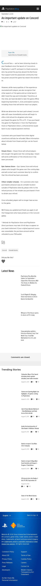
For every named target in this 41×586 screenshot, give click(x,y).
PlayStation (12, 9)
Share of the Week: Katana (29, 496)
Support (24, 552)
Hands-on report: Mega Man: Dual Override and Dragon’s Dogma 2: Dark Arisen (29, 463)
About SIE (5, 555)
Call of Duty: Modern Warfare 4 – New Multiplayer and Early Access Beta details (30, 411)
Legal (4, 566)
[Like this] (37, 382)
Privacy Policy (7, 559)
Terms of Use (25, 555)
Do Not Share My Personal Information (10, 579)
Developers (6, 570)
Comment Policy (8, 552)
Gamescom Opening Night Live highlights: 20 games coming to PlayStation (30, 394)
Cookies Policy (26, 559)
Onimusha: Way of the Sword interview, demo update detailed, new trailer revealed (29, 376)
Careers (23, 562)
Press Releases (7, 562)
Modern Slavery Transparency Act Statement (27, 572)
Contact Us (25, 566)
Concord (4, 250)
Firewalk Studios (13, 250)
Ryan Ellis (11, 52)
